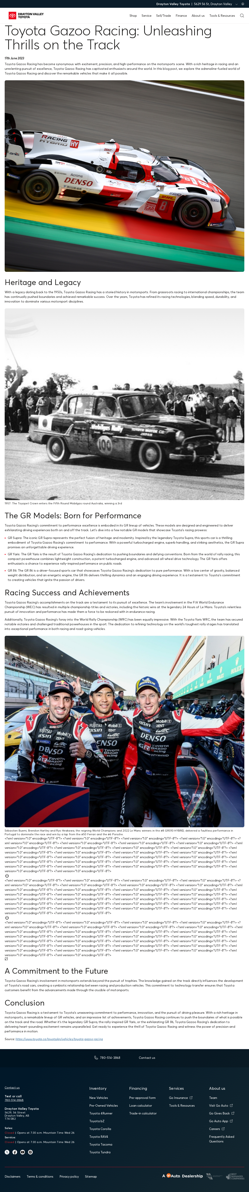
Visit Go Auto (218, 1105)
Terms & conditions (40, 1176)
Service (147, 15)
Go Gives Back (219, 1113)
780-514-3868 (14, 1100)
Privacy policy (69, 1176)
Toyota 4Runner (100, 1113)
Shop (133, 15)
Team (213, 1098)
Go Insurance (178, 1098)
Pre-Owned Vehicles (103, 1105)
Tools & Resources (222, 15)
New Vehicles (98, 1098)
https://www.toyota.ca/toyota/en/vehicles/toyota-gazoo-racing (59, 1039)
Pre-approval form (142, 1098)
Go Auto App (218, 1121)
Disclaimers (12, 1176)
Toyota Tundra (99, 1152)
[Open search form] (242, 15)
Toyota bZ (96, 1121)
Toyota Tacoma (100, 1144)
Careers (214, 1129)
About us (198, 15)
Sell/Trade (163, 15)
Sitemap (91, 1176)
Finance (181, 15)
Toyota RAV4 (98, 1137)
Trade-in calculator (143, 1113)
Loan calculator (140, 1105)
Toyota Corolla (100, 1129)
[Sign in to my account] (242, 3)
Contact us (12, 1087)
